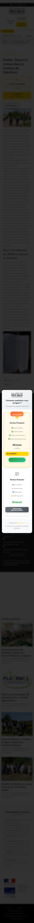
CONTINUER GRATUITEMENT (17, 509)
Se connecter (21, 523)
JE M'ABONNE (12, 454)
